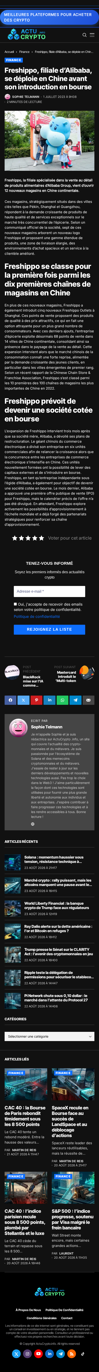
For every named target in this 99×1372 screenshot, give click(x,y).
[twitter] (16, 1353)
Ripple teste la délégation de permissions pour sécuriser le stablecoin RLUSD (59, 977)
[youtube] (38, 1353)
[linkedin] (49, 1353)
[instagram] (27, 1353)
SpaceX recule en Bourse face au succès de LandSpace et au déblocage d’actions (70, 1121)
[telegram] (60, 1353)
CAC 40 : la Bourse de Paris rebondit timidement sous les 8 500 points (25, 1116)
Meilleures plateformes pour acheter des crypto (48, 17)
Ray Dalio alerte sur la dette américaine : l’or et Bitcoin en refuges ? (58, 928)
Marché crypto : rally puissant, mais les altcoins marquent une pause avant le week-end (57, 884)
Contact (67, 1318)
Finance (24, 52)
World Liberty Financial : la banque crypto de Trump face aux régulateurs (56, 905)
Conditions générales (42, 1318)
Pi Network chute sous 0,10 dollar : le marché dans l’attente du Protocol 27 (56, 997)
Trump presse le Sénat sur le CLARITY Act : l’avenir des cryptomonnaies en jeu (58, 951)
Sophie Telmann (25, 97)
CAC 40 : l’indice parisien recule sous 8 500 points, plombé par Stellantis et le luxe (25, 1222)
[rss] (71, 1353)
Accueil (9, 52)
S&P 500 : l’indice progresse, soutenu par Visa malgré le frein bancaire (72, 1219)
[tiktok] (82, 1353)
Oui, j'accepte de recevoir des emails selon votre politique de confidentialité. (48, 607)
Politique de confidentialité (37, 616)
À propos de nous (28, 1310)
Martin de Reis (24, 1150)
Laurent (66, 1253)
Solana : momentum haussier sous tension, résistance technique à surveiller (54, 861)
